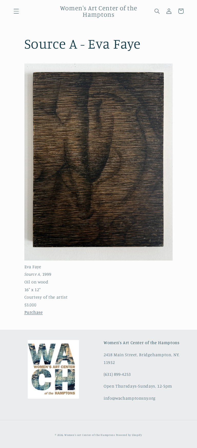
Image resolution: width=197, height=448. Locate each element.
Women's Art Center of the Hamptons (89, 434)
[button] (16, 11)
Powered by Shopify (129, 434)
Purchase (33, 312)
